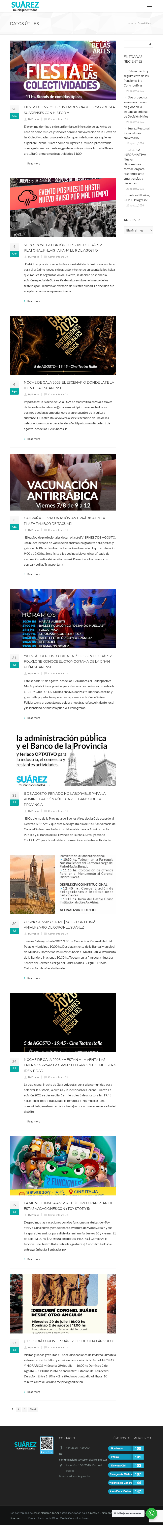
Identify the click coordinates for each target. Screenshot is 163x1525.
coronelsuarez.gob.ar (46, 1512)
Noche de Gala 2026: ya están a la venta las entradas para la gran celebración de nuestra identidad (70, 1065)
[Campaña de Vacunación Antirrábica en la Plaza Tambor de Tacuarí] (63, 482)
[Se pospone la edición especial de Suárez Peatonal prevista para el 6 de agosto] (63, 207)
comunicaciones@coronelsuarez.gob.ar (83, 1459)
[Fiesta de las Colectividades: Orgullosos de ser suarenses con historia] (63, 70)
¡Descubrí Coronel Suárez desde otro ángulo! (68, 1341)
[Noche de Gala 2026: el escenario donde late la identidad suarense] (63, 345)
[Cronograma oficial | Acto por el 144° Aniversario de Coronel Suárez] (63, 884)
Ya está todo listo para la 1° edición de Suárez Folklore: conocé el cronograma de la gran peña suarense (68, 661)
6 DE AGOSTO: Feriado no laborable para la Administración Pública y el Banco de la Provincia (65, 799)
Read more (33, 163)
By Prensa (33, 119)
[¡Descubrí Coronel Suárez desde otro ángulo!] (63, 1303)
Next (33, 1409)
